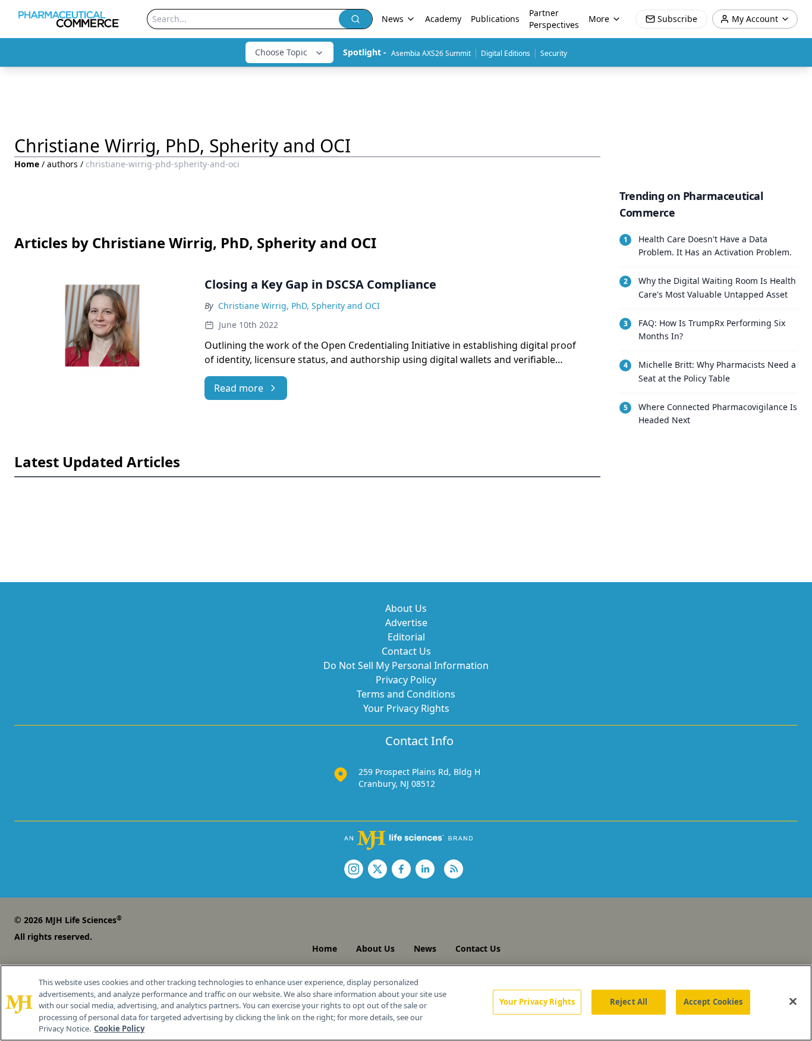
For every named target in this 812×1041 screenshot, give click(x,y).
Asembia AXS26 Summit (431, 53)
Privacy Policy (406, 679)
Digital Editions (505, 53)
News (425, 948)
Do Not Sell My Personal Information (406, 665)
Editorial (406, 636)
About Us (406, 608)
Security (553, 53)
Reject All (628, 1001)
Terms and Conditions (406, 694)
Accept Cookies (713, 1001)
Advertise (406, 622)
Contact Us (406, 651)
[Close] (793, 1002)
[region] (406, 1003)
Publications (495, 18)
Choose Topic (281, 52)
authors (62, 164)
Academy (443, 18)
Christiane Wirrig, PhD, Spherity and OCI (299, 305)
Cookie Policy (119, 1028)
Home (26, 164)
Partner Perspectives (554, 18)
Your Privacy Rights (406, 708)
